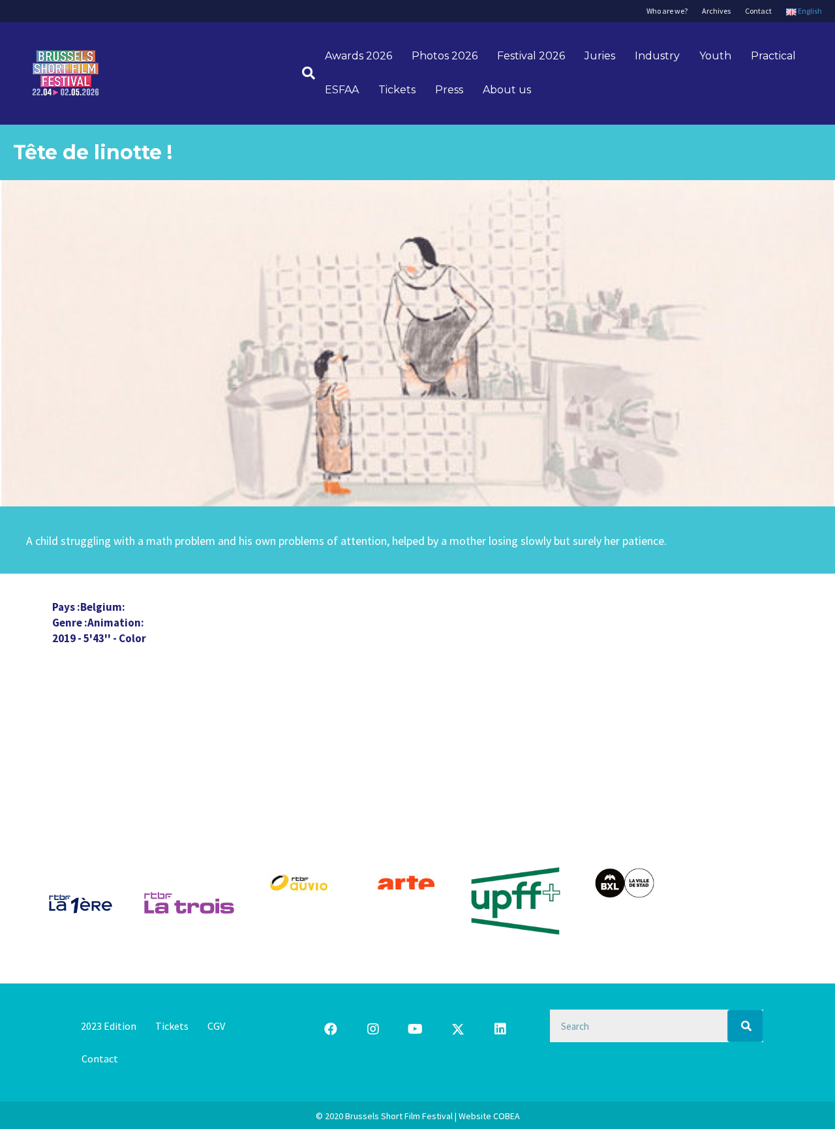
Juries (599, 56)
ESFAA (342, 90)
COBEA (506, 1116)
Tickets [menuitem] (172, 1025)
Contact (758, 11)
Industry (657, 56)
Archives (716, 11)
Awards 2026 (358, 56)
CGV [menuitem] (216, 1025)
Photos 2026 (445, 56)
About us (507, 90)
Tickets (397, 90)
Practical (773, 56)
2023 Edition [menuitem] (108, 1025)
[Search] (303, 73)
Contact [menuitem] (100, 1058)
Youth (715, 56)
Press (449, 90)
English (809, 11)
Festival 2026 (531, 56)
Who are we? (667, 11)
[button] (330, 1029)
